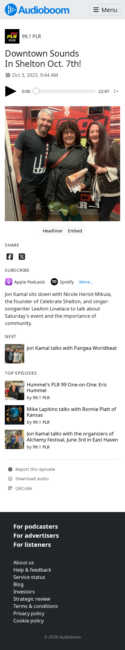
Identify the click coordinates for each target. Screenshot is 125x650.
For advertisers (36, 535)
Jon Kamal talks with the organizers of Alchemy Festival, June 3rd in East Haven (72, 436)
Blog (18, 584)
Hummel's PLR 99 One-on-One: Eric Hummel (67, 387)
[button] (105, 10)
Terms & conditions (35, 606)
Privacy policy (28, 613)
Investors (24, 591)
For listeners (32, 544)
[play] (11, 91)
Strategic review (31, 599)
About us (23, 562)
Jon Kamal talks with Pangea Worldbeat (72, 348)
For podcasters (35, 526)
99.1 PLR (31, 36)
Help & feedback (32, 569)
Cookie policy (28, 620)
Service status (29, 577)
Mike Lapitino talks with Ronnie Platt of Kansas (71, 412)
